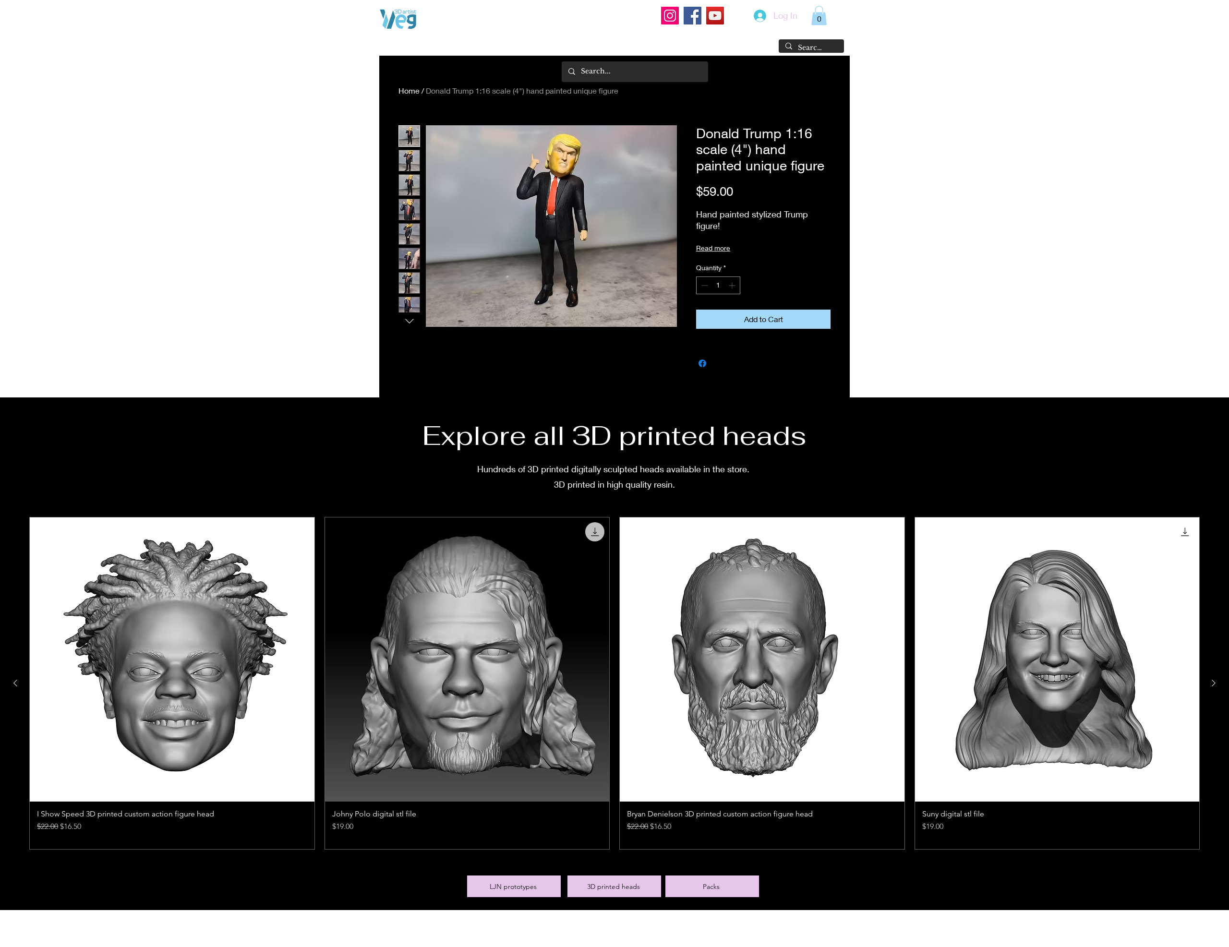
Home (409, 90)
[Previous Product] (15, 683)
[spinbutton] (718, 285)
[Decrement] (704, 285)
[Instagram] (670, 15)
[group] (614, 683)
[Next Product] (1213, 683)
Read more (713, 248)
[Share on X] (720, 363)
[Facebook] (692, 15)
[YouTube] (715, 15)
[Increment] (733, 285)
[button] (819, 15)
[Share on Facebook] (702, 363)
